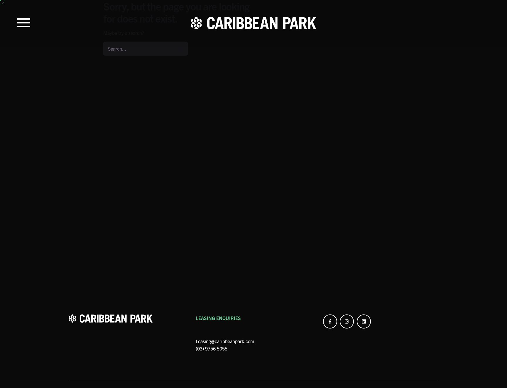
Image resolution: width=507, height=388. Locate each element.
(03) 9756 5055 (211, 348)
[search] (181, 49)
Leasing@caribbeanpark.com (225, 341)
